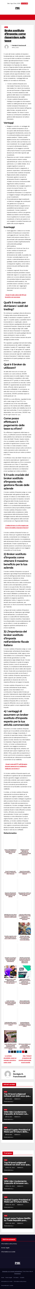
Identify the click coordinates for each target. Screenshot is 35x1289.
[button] (32, 17)
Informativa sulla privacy (9, 1244)
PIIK (17, 8)
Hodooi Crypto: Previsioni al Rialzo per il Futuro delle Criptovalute (17, 1132)
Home (2, 1277)
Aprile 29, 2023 (10, 1167)
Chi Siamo (16, 1277)
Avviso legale (5, 1248)
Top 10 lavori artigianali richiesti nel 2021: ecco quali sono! (17, 1096)
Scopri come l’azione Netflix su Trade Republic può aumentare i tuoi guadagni (17, 1220)
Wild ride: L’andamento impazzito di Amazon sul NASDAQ (15, 1114)
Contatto (22, 1277)
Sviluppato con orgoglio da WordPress (12, 1271)
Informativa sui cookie (8, 1252)
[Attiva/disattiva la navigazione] (18, 17)
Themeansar (17, 1273)
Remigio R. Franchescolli (19, 45)
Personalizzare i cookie (7, 1285)
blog (6, 27)
